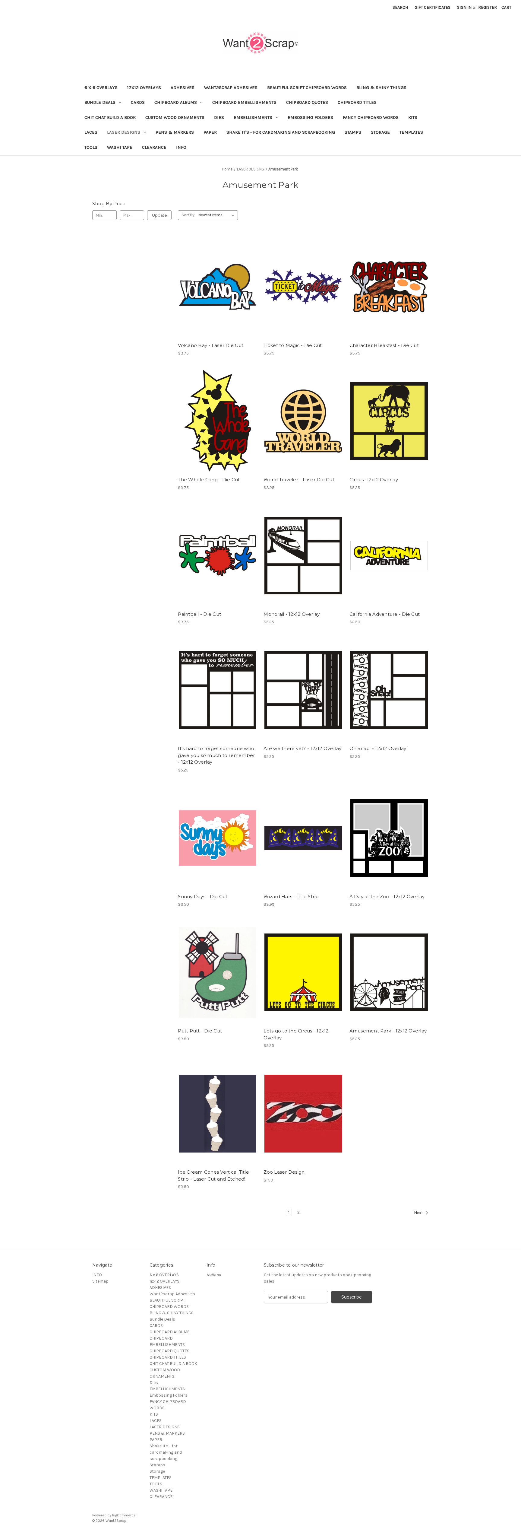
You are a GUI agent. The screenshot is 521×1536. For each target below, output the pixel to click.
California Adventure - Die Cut (384, 614)
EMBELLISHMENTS (253, 117)
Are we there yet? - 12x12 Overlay (302, 748)
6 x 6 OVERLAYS (101, 87)
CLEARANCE (154, 147)
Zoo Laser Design (284, 1172)
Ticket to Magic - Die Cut (293, 345)
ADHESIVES (182, 87)
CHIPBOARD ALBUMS (175, 102)
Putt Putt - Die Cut (200, 1031)
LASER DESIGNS (123, 132)
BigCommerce (124, 1515)
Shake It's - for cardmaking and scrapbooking (280, 132)
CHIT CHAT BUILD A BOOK (110, 117)
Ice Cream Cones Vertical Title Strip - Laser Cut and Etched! (213, 1175)
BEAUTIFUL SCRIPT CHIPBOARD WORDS (307, 87)
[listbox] (217, 215)
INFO (181, 147)
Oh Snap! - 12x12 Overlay (377, 748)
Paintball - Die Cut (199, 614)
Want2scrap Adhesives (230, 87)
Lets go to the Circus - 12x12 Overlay (296, 1034)
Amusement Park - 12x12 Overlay (388, 1031)
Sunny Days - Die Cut (202, 896)
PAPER (210, 132)
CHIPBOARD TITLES (357, 102)
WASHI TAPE (119, 147)
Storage (380, 132)
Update (159, 215)
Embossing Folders (310, 117)
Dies (219, 117)
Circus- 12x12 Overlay (373, 479)
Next (419, 1213)
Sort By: (188, 215)
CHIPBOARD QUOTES (307, 102)
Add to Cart (217, 297)
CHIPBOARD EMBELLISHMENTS (244, 102)
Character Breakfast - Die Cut (384, 345)
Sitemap (100, 1281)
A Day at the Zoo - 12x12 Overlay (387, 896)
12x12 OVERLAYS (144, 87)
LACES (90, 132)
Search (400, 7)
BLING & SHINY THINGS (381, 87)
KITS (412, 117)
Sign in (464, 7)
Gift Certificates (432, 7)
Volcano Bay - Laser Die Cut (210, 345)
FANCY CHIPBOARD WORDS (371, 117)
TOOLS (90, 147)
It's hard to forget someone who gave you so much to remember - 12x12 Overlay (216, 755)
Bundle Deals (99, 102)
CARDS (138, 102)
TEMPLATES (411, 132)
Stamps (353, 132)
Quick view (216, 276)
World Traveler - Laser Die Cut (299, 479)
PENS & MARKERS (175, 132)
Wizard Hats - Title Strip (291, 896)
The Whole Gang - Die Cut (209, 479)
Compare (216, 287)
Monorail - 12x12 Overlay (292, 614)
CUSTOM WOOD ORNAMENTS (174, 117)
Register (487, 7)
